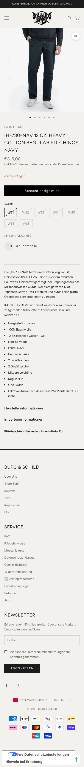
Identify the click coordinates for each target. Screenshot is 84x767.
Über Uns (10, 476)
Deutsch (60, 699)
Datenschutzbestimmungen (46, 652)
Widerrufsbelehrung (18, 572)
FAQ (7, 536)
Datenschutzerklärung (19, 557)
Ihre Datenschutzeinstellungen (43, 754)
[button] (42, 246)
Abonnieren (22, 668)
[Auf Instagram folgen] (18, 685)
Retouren (10, 593)
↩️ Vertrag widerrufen (19, 579)
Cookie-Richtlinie (15, 565)
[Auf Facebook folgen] (6, 685)
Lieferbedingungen (17, 586)
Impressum (12, 505)
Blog (7, 512)
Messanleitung (14, 550)
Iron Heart (14, 127)
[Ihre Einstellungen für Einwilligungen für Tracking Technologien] (76, 759)
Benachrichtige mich (42, 191)
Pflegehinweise (14, 543)
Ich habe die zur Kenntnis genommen (40, 654)
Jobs (7, 498)
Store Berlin (12, 484)
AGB (7, 600)
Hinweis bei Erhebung (23, 761)
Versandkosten (28, 164)
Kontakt (9, 491)
